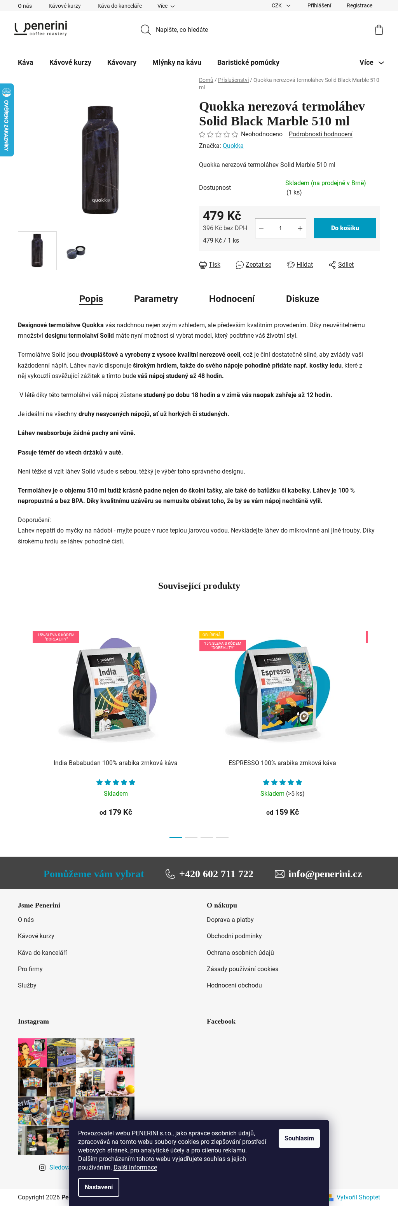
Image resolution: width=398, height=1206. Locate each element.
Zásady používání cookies (242, 969)
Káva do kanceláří (42, 952)
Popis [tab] (91, 298)
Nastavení (99, 1187)
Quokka (233, 145)
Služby (27, 985)
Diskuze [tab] (302, 298)
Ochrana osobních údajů (240, 952)
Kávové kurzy (65, 6)
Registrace (359, 5)
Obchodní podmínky (234, 936)
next (374, 732)
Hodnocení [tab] (232, 298)
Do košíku (345, 228)
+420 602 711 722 (216, 874)
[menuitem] (25, 62)
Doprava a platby (230, 919)
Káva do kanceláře (120, 6)
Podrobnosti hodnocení (321, 134)
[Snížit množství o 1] (261, 228)
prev (24, 732)
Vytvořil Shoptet (358, 1197)
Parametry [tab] (156, 298)
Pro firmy (30, 969)
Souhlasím (299, 1138)
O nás (25, 6)
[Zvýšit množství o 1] (300, 228)
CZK (277, 5)
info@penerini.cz (325, 874)
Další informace (135, 1167)
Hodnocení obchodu (234, 985)
